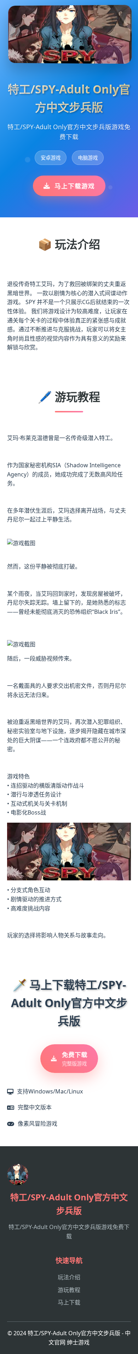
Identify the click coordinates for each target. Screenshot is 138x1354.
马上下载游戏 (74, 186)
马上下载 (69, 1302)
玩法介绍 (69, 1277)
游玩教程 (69, 1290)
